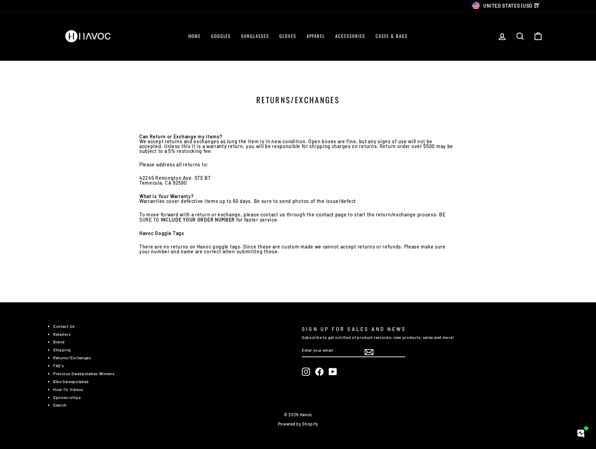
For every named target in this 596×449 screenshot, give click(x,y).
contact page (331, 214)
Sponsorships (67, 397)
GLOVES (287, 35)
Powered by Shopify (298, 423)
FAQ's (58, 365)
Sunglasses (255, 35)
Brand (59, 341)
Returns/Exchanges (72, 357)
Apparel (316, 35)
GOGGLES (221, 35)
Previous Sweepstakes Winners (84, 373)
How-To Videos (68, 389)
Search (60, 404)
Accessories (350, 35)
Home (194, 35)
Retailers (62, 334)
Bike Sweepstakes (71, 381)
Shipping (62, 349)
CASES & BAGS (392, 35)
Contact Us (64, 326)
